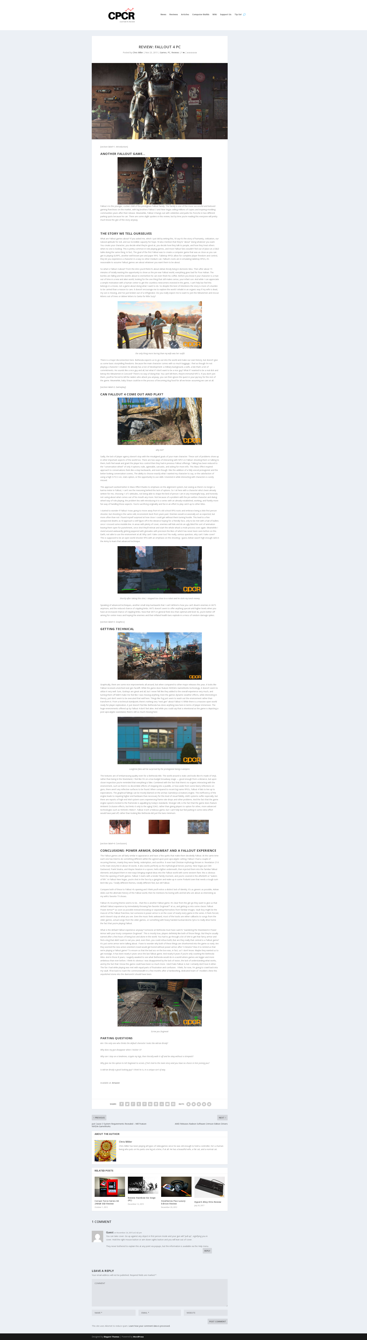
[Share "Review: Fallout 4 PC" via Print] (173, 1104)
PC (169, 52)
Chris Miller (138, 52)
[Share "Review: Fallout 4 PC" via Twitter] (127, 1104)
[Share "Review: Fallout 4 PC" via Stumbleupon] (162, 1104)
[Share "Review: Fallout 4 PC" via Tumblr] (139, 1104)
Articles (185, 14)
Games (163, 52)
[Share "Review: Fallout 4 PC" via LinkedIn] (150, 1104)
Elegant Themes (111, 1336)
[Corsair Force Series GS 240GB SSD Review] (110, 1187)
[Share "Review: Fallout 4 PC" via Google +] (133, 1104)
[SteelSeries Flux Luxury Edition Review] (176, 1187)
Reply (207, 1250)
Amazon (116, 1082)
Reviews (173, 14)
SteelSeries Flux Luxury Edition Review (173, 1202)
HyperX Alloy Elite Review (207, 1202)
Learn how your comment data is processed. (149, 1326)
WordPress (138, 1336)
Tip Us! (238, 14)
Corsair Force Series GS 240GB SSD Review (107, 1202)
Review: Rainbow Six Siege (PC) (142, 1199)
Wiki (214, 14)
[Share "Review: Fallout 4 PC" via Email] (167, 1104)
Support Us (225, 14)
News (163, 14)
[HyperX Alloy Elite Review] (209, 1187)
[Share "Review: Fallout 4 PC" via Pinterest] (144, 1104)
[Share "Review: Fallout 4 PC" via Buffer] (156, 1104)
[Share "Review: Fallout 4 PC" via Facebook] (121, 1104)
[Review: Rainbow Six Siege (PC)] (143, 1185)
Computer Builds (200, 14)
